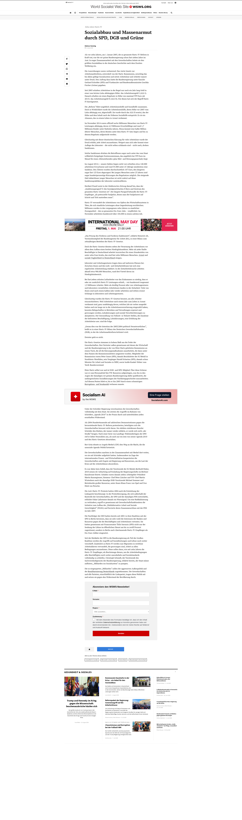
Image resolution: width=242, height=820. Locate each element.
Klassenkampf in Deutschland (138, 660)
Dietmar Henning (90, 46)
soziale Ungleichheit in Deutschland (100, 258)
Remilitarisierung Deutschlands (101, 571)
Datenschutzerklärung (111, 622)
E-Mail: (95, 591)
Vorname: (96, 599)
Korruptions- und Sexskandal (97, 384)
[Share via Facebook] (66, 58)
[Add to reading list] (66, 83)
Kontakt (163, 3)
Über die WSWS (141, 17)
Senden (121, 633)
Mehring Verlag (129, 17)
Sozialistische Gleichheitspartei (106, 17)
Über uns (170, 3)
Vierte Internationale (87, 17)
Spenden (158, 17)
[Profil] (175, 3)
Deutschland (122, 660)
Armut (141, 255)
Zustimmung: (97, 616)
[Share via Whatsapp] (66, 68)
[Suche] (171, 13)
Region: (95, 608)
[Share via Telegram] (66, 73)
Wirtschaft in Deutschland (108, 660)
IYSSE (120, 17)
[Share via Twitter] (66, 63)
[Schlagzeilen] (75, 13)
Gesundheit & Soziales (92, 660)
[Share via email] (66, 78)
